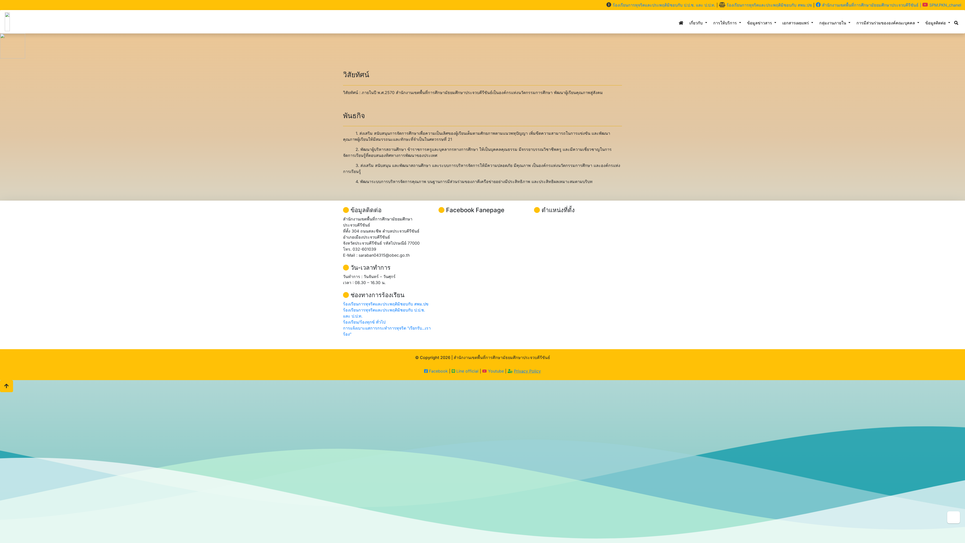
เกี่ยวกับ (696, 22)
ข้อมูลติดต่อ (936, 22)
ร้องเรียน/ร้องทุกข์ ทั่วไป (364, 322)
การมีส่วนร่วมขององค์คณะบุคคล (886, 22)
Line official (466, 371)
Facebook (438, 371)
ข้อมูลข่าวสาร (760, 22)
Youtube (496, 371)
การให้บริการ (725, 22)
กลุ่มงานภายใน (833, 22)
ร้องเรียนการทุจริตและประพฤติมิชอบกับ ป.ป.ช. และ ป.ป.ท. (663, 5)
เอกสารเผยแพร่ (796, 22)
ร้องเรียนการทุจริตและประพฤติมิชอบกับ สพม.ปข (768, 5)
